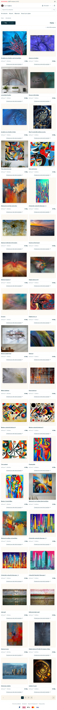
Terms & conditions (16, 703)
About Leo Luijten (26, 13)
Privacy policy (42, 703)
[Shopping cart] (54, 5)
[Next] (53, 697)
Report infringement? (33, 703)
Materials (17, 13)
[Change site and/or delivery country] (55, 1)
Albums (11, 13)
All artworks (4, 13)
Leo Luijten (8, 6)
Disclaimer (24, 703)
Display (52, 23)
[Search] (54, 9)
